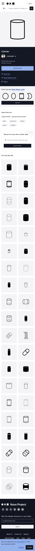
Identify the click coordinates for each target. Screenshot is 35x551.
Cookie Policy (20, 542)
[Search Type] (5, 8)
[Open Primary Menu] (3, 4)
